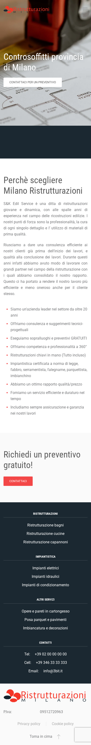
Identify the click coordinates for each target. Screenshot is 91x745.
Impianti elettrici (45, 568)
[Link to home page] (46, 695)
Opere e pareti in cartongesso (46, 611)
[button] (85, 9)
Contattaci (18, 481)
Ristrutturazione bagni (45, 525)
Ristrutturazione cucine (45, 533)
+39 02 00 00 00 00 (51, 654)
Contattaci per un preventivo (32, 82)
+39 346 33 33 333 (51, 662)
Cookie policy (63, 724)
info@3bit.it (53, 671)
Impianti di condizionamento (45, 585)
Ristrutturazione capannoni (45, 542)
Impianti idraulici (45, 576)
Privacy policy (29, 724)
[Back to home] (27, 9)
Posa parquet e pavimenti (45, 619)
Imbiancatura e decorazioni (45, 628)
